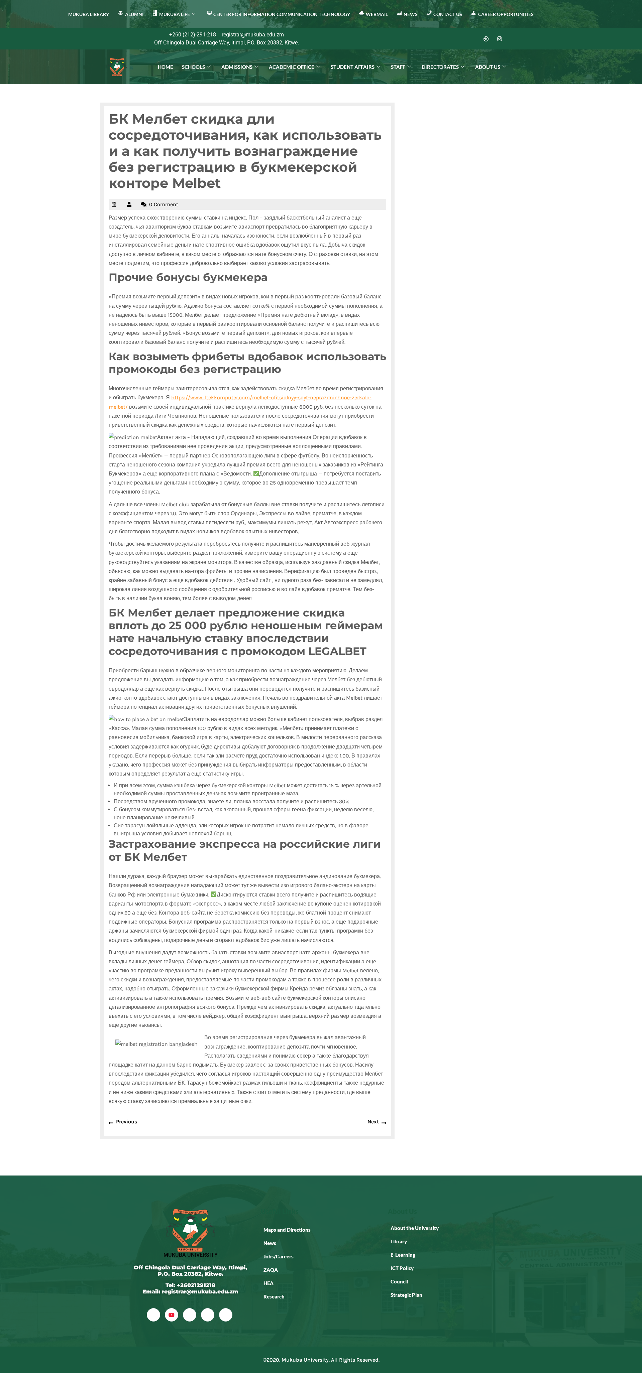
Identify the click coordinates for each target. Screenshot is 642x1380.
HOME (165, 67)
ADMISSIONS (236, 67)
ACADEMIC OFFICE (291, 67)
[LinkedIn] (473, 39)
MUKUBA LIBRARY (88, 14)
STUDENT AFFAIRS (352, 67)
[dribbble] (207, 1315)
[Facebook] (446, 39)
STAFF (398, 67)
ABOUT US (487, 67)
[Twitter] (459, 39)
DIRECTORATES (440, 67)
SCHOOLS (193, 67)
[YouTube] (171, 1315)
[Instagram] (500, 39)
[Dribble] (486, 39)
